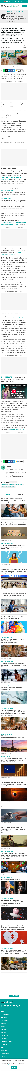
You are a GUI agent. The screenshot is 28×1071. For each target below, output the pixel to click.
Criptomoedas (4, 1020)
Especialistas (4, 1035)
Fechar (14, 1067)
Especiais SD (4, 1038)
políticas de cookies (6, 1064)
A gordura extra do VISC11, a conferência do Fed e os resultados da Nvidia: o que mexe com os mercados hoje (13, 194)
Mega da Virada (19, 484)
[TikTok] (11, 1006)
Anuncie (3, 1047)
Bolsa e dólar (4, 1017)
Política (3, 1026)
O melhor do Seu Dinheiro (8, 486)
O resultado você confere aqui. (16, 429)
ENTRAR (24, 6)
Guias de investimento (6, 1041)
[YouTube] (5, 1005)
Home (2, 1011)
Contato (3, 1056)
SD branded (4, 1044)
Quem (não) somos (5, 1053)
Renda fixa (3, 1032)
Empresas (3, 1023)
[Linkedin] (8, 1006)
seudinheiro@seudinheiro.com (12, 467)
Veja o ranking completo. (18, 317)
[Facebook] (19, 1006)
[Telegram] (14, 1005)
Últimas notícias (5, 1014)
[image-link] (14, 510)
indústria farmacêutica (8, 484)
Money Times (4, 1050)
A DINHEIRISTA (6, 377)
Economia (3, 1029)
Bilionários (13, 482)
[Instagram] (2, 1006)
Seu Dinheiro (4, 46)
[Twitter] (17, 1006)
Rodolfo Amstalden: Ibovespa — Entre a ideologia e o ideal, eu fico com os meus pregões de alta (13, 200)
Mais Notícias (14, 996)
